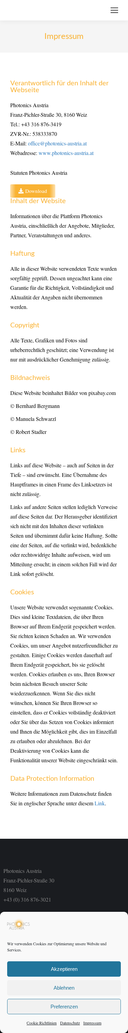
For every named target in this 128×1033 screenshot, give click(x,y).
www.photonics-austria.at (66, 152)
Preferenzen (64, 1006)
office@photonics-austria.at (57, 143)
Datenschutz (70, 1022)
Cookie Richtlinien (42, 1022)
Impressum (92, 1022)
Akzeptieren (64, 969)
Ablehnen (64, 988)
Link (100, 803)
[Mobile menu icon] (114, 10)
